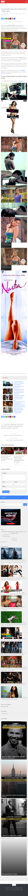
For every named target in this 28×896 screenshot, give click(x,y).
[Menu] (26, 1)
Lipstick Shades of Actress (18, 426)
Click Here (21, 81)
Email (16, 481)
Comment (4, 473)
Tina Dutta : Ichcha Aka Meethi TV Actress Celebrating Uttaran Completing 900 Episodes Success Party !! (19, 458)
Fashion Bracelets (20, 424)
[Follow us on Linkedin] (24, 497)
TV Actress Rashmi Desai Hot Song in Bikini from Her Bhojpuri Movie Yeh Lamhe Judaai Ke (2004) (14, 624)
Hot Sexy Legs (10, 426)
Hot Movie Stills (4, 426)
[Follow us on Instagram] (15, 497)
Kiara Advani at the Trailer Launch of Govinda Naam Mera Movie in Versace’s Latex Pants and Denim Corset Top (13, 578)
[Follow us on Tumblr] (23, 497)
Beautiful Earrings (13, 424)
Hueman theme (20, 889)
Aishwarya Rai (6, 534)
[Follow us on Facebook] (21, 497)
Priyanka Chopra (6, 536)
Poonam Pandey (8, 428)
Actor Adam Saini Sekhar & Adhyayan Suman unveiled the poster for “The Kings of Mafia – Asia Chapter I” (14, 669)
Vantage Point (5, 13)
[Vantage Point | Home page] (4, 2)
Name (3, 481)
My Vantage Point (4, 706)
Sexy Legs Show (15, 428)
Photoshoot (3, 428)
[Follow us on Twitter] (17, 497)
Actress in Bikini (6, 424)
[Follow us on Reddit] (26, 497)
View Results (14, 540)
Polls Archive (3, 541)
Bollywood (4, 4)
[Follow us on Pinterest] (19, 497)
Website (3, 486)
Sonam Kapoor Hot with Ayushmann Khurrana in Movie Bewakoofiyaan (13, 608)
